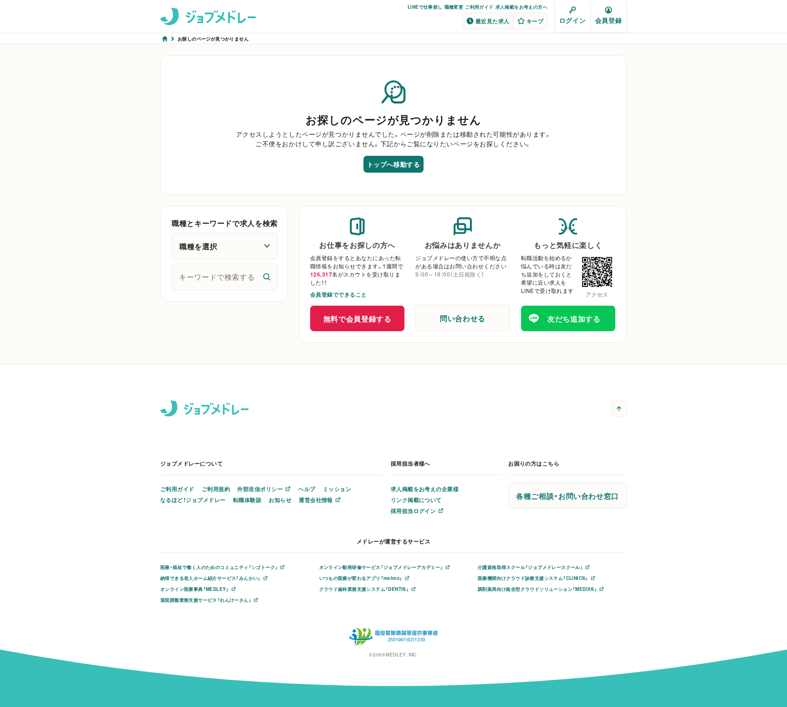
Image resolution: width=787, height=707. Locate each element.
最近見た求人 (492, 21)
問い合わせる (462, 318)
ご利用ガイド (479, 6)
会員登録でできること (338, 294)
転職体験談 (247, 500)
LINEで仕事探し (425, 6)
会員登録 (608, 20)
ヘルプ (306, 489)
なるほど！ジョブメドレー (193, 500)
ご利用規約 (216, 489)
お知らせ (280, 500)
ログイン (572, 20)
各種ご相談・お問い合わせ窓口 (567, 495)
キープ (534, 21)
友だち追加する (573, 318)
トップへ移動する (393, 164)
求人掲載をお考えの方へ (521, 6)
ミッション (337, 489)
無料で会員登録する (357, 318)
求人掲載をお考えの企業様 (425, 489)
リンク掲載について (416, 500)
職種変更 (454, 6)
